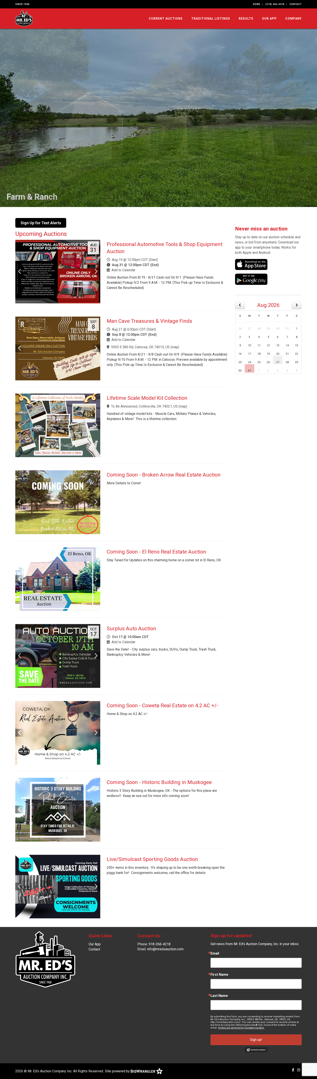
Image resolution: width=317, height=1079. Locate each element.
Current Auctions (166, 18)
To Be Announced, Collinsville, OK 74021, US (144, 406)
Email (214, 953)
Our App (269, 18)
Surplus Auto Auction (131, 629)
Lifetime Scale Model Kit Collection (147, 398)
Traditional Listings (210, 18)
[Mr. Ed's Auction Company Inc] (24, 18)
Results (246, 18)
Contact (296, 4)
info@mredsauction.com (165, 949)
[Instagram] (298, 1070)
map (175, 347)
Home (256, 4)
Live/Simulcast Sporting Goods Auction (152, 859)
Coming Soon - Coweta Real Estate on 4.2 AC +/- (162, 706)
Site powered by (118, 1071)
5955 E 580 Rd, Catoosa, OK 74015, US (140, 347)
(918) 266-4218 (274, 4)
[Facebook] (293, 1070)
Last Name (219, 995)
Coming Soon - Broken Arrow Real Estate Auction (164, 475)
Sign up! (256, 1040)
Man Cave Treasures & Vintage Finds (149, 321)
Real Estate (27, 197)
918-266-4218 (160, 944)
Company (293, 18)
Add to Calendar (123, 270)
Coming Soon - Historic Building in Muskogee (159, 782)
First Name (219, 974)
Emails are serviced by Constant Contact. (241, 1027)
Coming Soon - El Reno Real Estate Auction (156, 552)
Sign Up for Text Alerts (40, 223)
